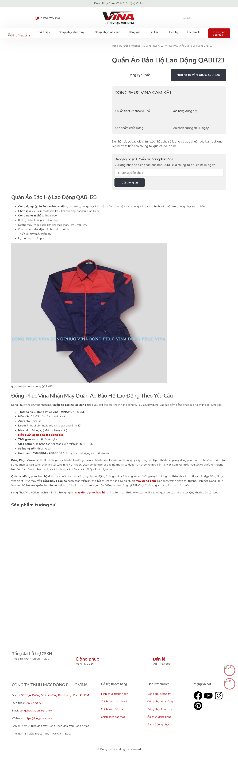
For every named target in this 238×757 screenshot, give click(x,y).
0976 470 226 (50, 18)
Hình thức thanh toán (114, 693)
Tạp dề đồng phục (158, 724)
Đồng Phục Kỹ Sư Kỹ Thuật (159, 45)
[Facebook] (198, 695)
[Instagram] (218, 695)
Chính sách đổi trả (112, 709)
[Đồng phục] (80, 650)
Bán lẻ (159, 658)
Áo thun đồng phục (159, 716)
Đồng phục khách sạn (160, 709)
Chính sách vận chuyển (114, 701)
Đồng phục (87, 658)
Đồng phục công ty (159, 693)
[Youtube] (208, 695)
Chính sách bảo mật (113, 716)
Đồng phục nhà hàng (160, 701)
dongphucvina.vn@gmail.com (37, 710)
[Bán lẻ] (157, 650)
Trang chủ (117, 45)
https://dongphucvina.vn (38, 718)
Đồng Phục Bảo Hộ (134, 45)
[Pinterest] (198, 705)
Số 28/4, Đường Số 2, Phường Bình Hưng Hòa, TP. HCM (55, 695)
